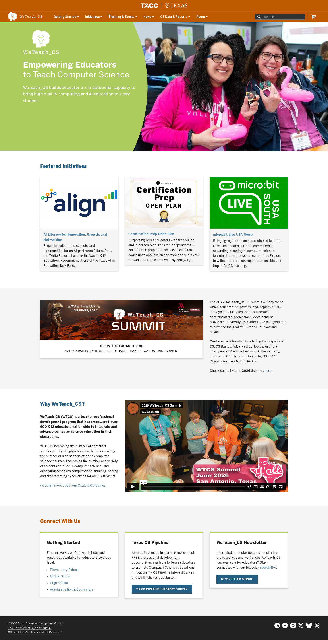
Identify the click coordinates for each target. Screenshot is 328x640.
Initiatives (95, 18)
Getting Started (67, 18)
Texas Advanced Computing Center (40, 623)
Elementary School (64, 570)
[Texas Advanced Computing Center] (149, 5)
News (150, 18)
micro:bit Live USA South (233, 235)
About (203, 18)
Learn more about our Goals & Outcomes (75, 486)
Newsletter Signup (237, 579)
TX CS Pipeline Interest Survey (162, 589)
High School (59, 583)
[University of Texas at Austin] (176, 5)
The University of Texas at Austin (29, 628)
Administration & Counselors (71, 589)
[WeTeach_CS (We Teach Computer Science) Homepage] (27, 16)
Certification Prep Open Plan (151, 234)
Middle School (60, 576)
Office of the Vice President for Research (34, 632)
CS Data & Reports (174, 18)
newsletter (268, 568)
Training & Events (122, 18)
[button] (313, 16)
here (268, 371)
